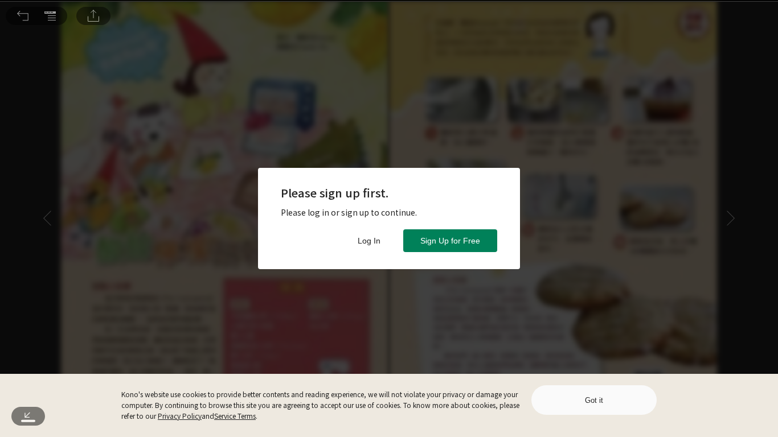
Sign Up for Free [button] (450, 240)
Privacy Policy (180, 415)
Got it (594, 400)
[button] (22, 16)
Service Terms (235, 415)
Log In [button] (369, 240)
